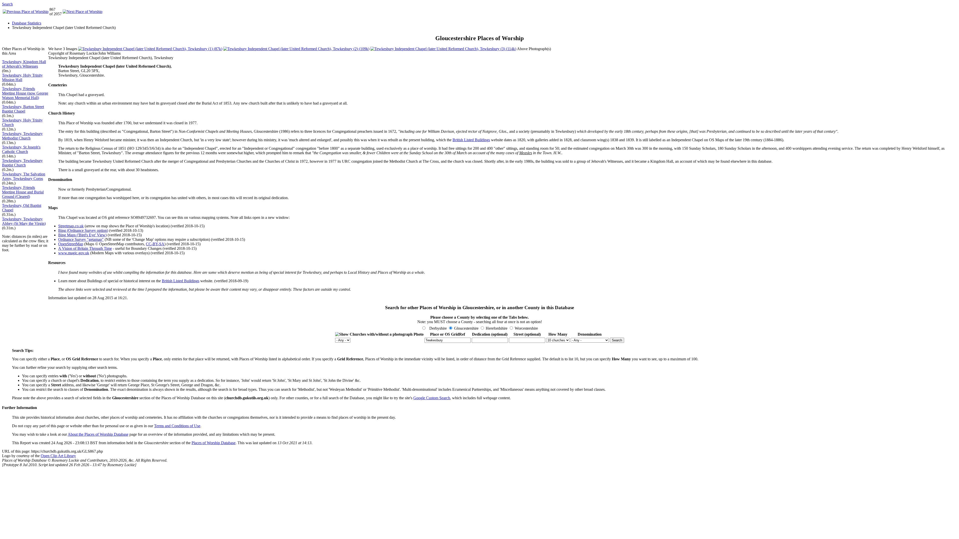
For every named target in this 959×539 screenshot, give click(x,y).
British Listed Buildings (471, 140)
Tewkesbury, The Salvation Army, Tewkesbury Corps (23, 176)
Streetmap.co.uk (71, 226)
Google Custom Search (431, 398)
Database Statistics (26, 23)
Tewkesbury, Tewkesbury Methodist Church (22, 136)
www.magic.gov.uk (73, 253)
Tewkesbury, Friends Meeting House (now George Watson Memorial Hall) (25, 93)
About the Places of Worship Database (98, 434)
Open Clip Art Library (58, 456)
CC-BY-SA (155, 244)
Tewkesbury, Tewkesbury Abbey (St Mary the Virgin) (24, 221)
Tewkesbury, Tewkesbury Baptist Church (22, 162)
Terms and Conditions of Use (177, 426)
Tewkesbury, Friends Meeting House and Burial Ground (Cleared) (23, 192)
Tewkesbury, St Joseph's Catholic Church (21, 149)
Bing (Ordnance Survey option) (83, 230)
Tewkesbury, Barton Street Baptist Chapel (23, 109)
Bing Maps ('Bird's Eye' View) (82, 235)
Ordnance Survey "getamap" (81, 239)
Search (7, 4)
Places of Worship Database (214, 443)
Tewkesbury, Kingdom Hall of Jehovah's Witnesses (24, 64)
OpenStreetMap (70, 244)
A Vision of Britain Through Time (85, 248)
